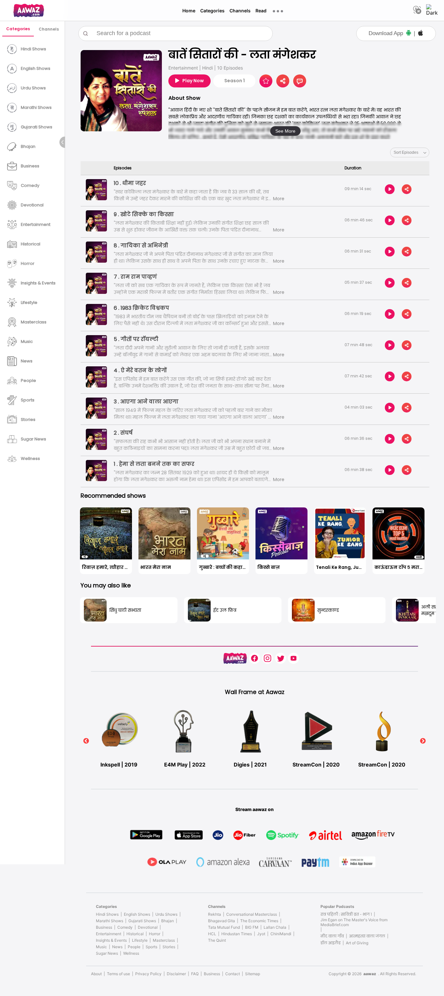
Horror (154, 933)
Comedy (125, 927)
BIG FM (251, 927)
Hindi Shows (107, 914)
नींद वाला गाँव (332, 936)
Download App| (392, 33)
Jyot (261, 933)
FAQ (195, 973)
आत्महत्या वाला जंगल (367, 936)
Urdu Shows (166, 914)
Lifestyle (140, 940)
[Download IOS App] (421, 33)
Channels (240, 10)
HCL (212, 933)
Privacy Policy (148, 973)
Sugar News (107, 953)
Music (101, 946)
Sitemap (252, 973)
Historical (135, 933)
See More (285, 131)
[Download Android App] (408, 33)
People (134, 946)
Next (423, 741)
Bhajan (167, 920)
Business (104, 927)
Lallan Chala (275, 927)
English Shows (137, 914)
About (96, 973)
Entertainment (108, 933)
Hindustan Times (236, 933)
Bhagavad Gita (221, 920)
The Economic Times (259, 920)
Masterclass (164, 940)
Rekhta (214, 914)
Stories (169, 946)
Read (261, 10)
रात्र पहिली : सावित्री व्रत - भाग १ (346, 914)
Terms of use (118, 973)
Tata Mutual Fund (224, 927)
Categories (212, 10)
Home (188, 10)
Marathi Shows (109, 920)
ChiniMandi (280, 933)
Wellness (131, 953)
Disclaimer (176, 973)
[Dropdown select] (409, 152)
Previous (86, 741)
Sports (151, 946)
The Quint (217, 940)
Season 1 (234, 80)
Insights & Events (111, 940)
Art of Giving (357, 942)
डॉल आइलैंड (330, 942)
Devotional (148, 927)
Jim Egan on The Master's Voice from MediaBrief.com (353, 922)
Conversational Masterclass (251, 914)
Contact (232, 973)
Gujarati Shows (142, 920)
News (117, 946)
